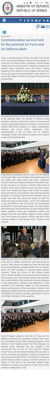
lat (42, 2)
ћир (36, 2)
